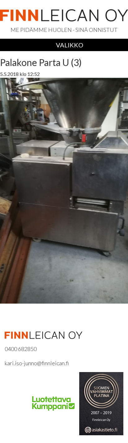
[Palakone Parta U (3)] (64, 190)
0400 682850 (21, 348)
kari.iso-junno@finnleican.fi (37, 363)
